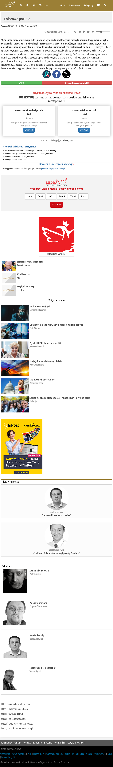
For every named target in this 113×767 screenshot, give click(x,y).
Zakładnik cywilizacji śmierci (30, 261)
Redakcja (33, 401)
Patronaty (37, 742)
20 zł (29, 196)
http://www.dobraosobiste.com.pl (17, 728)
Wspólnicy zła (23, 274)
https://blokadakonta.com (13, 718)
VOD (29, 753)
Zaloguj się (88, 5)
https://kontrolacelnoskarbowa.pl (17, 723)
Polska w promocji (38, 603)
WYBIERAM (29, 130)
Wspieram (56, 204)
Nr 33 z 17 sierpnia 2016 (28, 26)
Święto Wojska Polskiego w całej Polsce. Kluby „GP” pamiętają (60, 397)
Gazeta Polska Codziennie (58, 753)
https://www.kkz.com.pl (12, 713)
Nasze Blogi (38, 753)
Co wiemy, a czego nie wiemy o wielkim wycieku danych (56, 324)
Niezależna (5, 753)
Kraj (19, 277)
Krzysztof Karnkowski (38, 606)
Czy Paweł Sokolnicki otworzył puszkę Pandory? (56, 553)
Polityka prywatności (76, 742)
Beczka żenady (36, 635)
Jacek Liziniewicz (56, 512)
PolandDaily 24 (8, 757)
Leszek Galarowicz (56, 550)
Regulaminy (59, 742)
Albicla (89, 753)
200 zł (62, 196)
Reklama (48, 742)
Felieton (20, 290)
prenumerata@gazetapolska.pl (53, 168)
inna (83, 196)
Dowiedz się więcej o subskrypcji (56, 164)
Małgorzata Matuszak (56, 254)
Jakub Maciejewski (36, 346)
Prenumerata (74, 5)
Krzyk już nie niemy (25, 286)
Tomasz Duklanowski (37, 310)
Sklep (109, 753)
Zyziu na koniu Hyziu (39, 570)
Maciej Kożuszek (36, 383)
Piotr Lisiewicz (35, 574)
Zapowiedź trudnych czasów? (56, 515)
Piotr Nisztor (34, 328)
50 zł (40, 196)
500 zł (73, 196)
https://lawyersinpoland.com (14, 709)
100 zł (51, 196)
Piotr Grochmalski (36, 364)
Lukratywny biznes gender (42, 379)
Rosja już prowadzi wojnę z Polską (45, 361)
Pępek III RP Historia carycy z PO (45, 343)
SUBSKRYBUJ (26, 97)
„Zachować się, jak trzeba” (42, 667)
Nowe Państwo (19, 753)
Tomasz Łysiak (35, 671)
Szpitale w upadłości (39, 306)
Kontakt (17, 742)
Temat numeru (23, 265)
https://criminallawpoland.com (15, 704)
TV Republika (78, 753)
